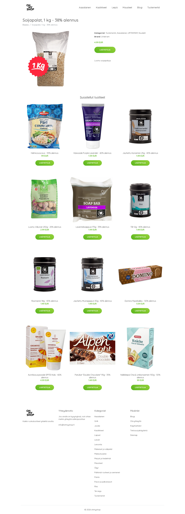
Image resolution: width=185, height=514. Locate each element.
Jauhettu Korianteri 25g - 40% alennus (140, 153)
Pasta (96, 477)
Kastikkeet (101, 7)
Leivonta (98, 444)
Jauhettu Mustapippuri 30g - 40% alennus (92, 301)
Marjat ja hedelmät (102, 458)
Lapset (97, 435)
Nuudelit (142, 33)
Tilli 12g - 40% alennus (140, 227)
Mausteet (127, 7)
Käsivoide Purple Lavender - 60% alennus (92, 153)
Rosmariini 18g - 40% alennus (44, 301)
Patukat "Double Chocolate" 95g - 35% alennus (92, 376)
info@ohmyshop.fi (67, 425)
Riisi (96, 486)
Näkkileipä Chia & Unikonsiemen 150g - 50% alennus (140, 376)
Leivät (97, 440)
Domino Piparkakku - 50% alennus (140, 301)
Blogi (139, 7)
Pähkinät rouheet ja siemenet (107, 472)
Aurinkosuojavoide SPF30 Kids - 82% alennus (44, 376)
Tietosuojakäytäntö (138, 430)
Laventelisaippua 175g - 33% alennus (92, 227)
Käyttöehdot (135, 426)
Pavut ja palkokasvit (103, 482)
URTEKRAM (133, 33)
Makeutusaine (100, 454)
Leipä (115, 7)
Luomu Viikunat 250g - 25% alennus (44, 227)
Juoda (97, 426)
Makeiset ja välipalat (103, 449)
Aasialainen (85, 7)
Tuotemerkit (153, 7)
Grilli (96, 421)
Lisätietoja (105, 50)
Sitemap (133, 435)
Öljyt (96, 468)
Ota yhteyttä (135, 421)
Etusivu (26, 25)
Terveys (97, 491)
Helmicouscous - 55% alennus (44, 153)
